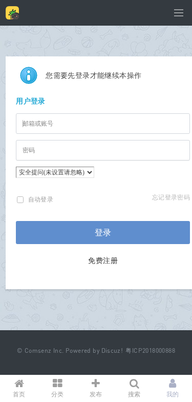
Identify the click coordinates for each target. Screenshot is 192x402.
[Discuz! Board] (12, 17)
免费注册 (103, 260)
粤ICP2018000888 (150, 350)
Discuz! (112, 350)
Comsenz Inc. (44, 350)
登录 (103, 232)
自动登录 (39, 199)
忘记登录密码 (171, 197)
